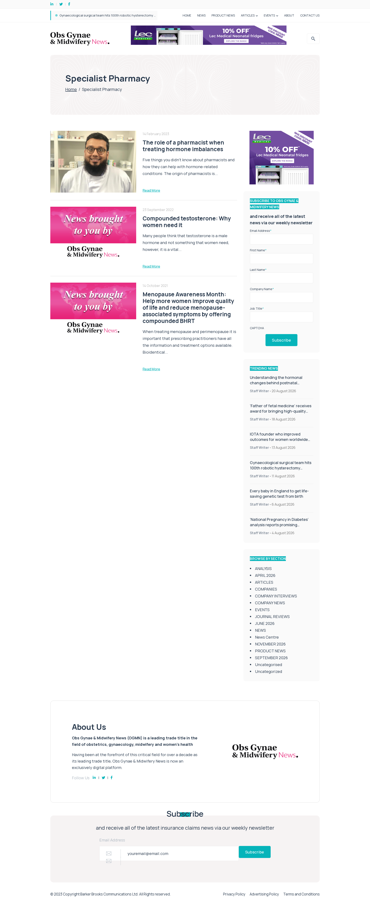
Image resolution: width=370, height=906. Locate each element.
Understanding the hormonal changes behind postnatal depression (276, 383)
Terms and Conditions (301, 894)
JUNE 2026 (265, 623)
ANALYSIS (263, 568)
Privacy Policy (234, 894)
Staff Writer (259, 391)
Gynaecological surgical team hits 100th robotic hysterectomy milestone (280, 468)
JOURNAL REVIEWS (272, 616)
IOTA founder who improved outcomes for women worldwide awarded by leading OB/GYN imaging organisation (279, 442)
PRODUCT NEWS (223, 15)
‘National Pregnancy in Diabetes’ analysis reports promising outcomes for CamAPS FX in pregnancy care (279, 527)
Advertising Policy (264, 894)
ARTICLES (248, 15)
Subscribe (281, 340)
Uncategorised (268, 664)
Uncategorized (268, 671)
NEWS (201, 15)
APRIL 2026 (265, 575)
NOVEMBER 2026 (270, 644)
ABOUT (289, 15)
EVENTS (269, 15)
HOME (187, 15)
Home (71, 89)
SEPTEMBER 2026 (271, 657)
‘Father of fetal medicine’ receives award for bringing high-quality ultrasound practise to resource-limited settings (280, 413)
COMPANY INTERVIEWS (276, 595)
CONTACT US (309, 15)
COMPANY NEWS (270, 602)
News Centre (267, 637)
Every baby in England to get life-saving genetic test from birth (106, 15)
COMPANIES (266, 589)
